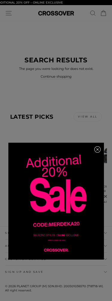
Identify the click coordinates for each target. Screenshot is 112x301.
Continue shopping (56, 76)
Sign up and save (24, 271)
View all (87, 116)
